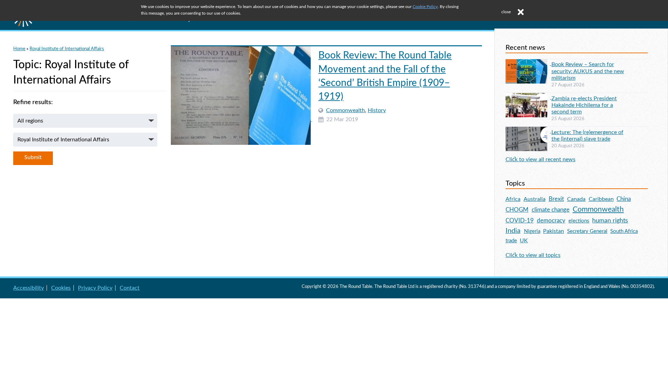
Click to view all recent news (540, 159)
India (513, 230)
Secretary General (587, 231)
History (377, 110)
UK (524, 240)
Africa (513, 199)
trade (511, 240)
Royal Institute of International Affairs (67, 49)
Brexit (556, 199)
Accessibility (28, 288)
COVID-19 (520, 221)
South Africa (624, 231)
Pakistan (553, 231)
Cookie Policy (425, 7)
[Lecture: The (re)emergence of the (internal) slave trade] (528, 131)
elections (578, 221)
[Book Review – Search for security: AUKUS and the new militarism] (528, 63)
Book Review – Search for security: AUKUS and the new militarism (587, 71)
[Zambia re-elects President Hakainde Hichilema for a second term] (528, 97)
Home (19, 49)
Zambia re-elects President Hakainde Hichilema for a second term (584, 105)
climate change (551, 210)
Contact (130, 288)
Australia (535, 199)
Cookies (61, 288)
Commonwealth (345, 110)
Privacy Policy (95, 288)
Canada (576, 199)
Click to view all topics (533, 255)
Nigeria (532, 231)
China (624, 199)
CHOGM (517, 210)
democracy (551, 221)
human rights (610, 221)
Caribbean (601, 199)
